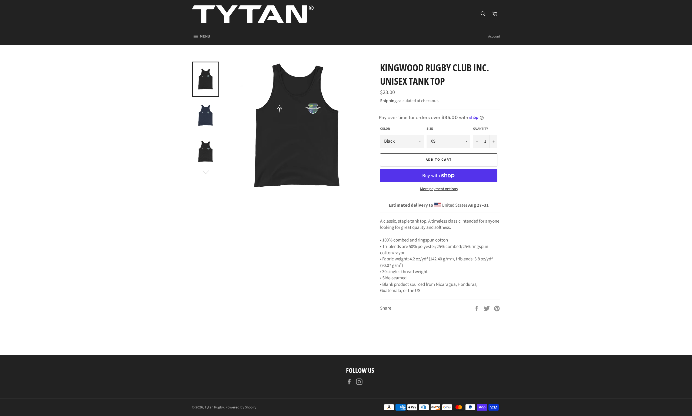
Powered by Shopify (240, 407)
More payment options (439, 189)
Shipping (388, 101)
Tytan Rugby (214, 407)
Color (385, 129)
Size (430, 129)
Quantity (480, 129)
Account (494, 36)
